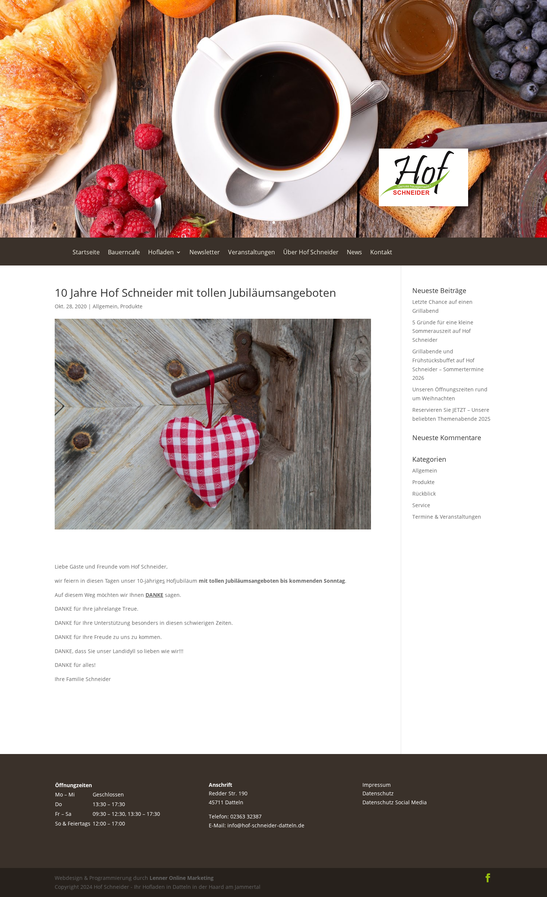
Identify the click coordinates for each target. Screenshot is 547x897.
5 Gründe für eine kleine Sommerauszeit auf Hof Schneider (442, 331)
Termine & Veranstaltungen (446, 516)
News (354, 252)
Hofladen (161, 252)
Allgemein (105, 306)
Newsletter (204, 252)
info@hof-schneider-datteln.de (265, 825)
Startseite (86, 252)
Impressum (376, 784)
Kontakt (381, 252)
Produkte (131, 306)
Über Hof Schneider (311, 252)
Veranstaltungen (251, 252)
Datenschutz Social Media (394, 802)
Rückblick (424, 493)
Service (421, 505)
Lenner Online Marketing (181, 877)
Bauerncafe (124, 252)
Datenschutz (378, 793)
